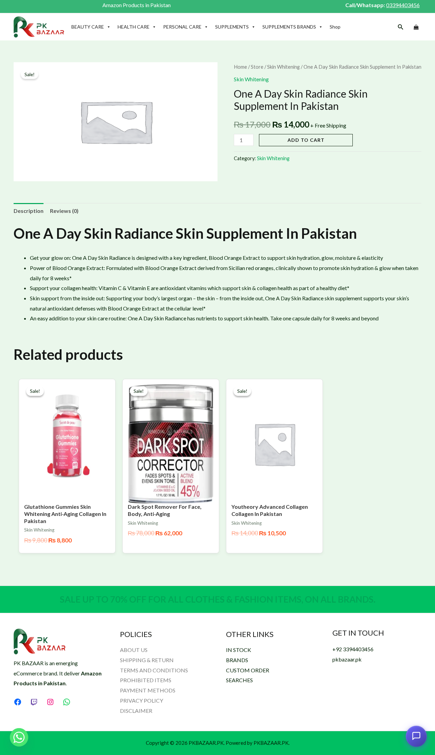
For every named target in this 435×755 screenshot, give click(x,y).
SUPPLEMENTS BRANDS (289, 27)
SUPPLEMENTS (232, 27)
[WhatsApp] (67, 702)
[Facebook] (18, 702)
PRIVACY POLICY (141, 700)
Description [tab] (29, 210)
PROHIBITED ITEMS (145, 680)
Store (257, 67)
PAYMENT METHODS (147, 690)
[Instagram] (50, 702)
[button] (401, 27)
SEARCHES (239, 680)
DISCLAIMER (136, 710)
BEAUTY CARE (87, 27)
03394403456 (403, 5)
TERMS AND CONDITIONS (154, 670)
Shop (335, 27)
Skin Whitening (283, 67)
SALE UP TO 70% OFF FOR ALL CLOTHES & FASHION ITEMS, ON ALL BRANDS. (218, 599)
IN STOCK (238, 650)
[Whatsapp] (19, 737)
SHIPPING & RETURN (147, 660)
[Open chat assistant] (416, 735)
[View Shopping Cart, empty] (416, 27)
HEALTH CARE (134, 27)
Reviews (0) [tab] (64, 210)
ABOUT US (133, 650)
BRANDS (237, 660)
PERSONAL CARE (182, 27)
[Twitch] (34, 702)
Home (240, 67)
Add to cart (306, 140)
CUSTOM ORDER (247, 670)
